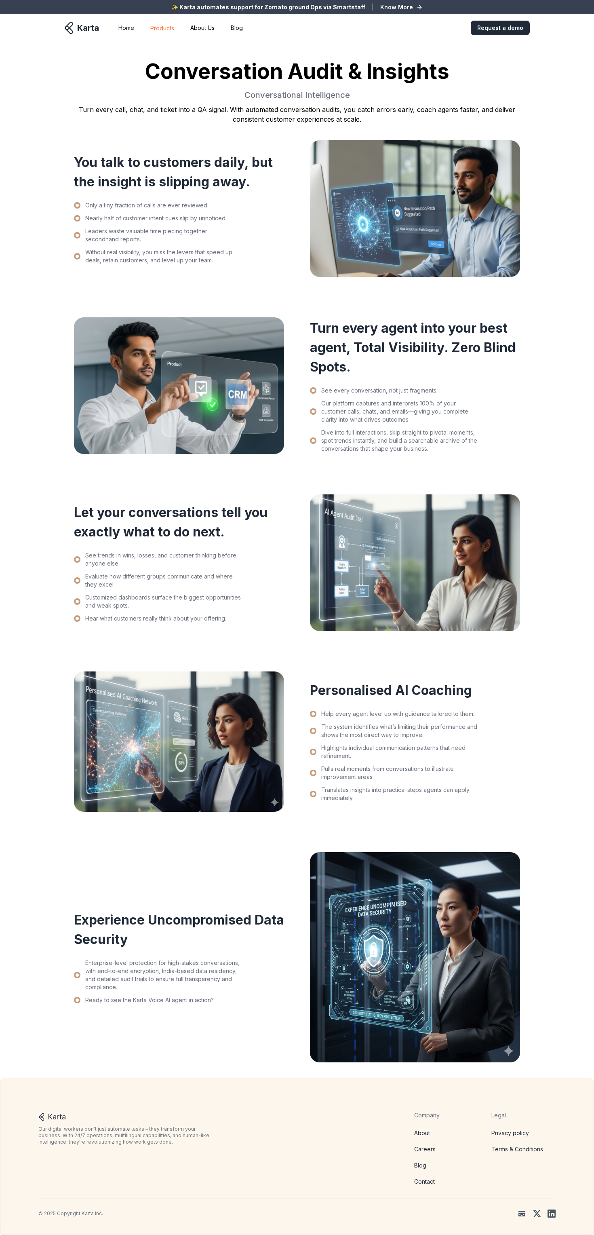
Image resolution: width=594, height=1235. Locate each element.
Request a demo (500, 27)
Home (126, 27)
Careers (425, 1149)
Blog (237, 27)
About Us (202, 27)
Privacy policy (510, 1132)
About (422, 1132)
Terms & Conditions (517, 1149)
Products (162, 28)
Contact (424, 1181)
